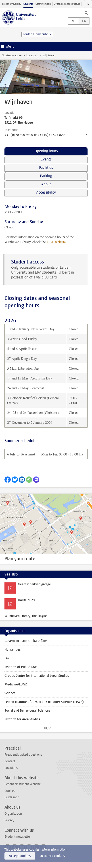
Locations (32, 55)
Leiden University (11, 4)
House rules (26, 600)
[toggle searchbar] (86, 12)
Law (7, 658)
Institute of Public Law (20, 667)
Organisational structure (67, 4)
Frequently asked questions (23, 754)
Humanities (12, 649)
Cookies (9, 791)
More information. (54, 849)
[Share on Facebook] (7, 479)
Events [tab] (46, 159)
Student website (11, 55)
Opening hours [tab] (46, 151)
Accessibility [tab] (46, 192)
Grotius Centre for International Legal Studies (36, 676)
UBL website (56, 241)
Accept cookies (20, 856)
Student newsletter (17, 837)
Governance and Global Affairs (25, 641)
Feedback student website (22, 784)
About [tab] (46, 184)
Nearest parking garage (34, 584)
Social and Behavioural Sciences (27, 710)
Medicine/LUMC (15, 684)
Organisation (13, 813)
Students (28, 4)
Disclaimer (11, 797)
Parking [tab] (46, 175)
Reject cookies (54, 856)
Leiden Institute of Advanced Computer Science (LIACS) (44, 702)
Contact (9, 761)
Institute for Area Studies (22, 719)
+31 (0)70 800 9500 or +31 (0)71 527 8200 (35, 135)
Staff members (43, 4)
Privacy (9, 820)
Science (10, 693)
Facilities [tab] (46, 167)
